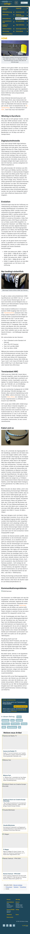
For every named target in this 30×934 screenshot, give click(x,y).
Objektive (18, 8)
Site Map (18, 899)
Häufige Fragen (19, 904)
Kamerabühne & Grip (6, 21)
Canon (19, 717)
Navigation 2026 (19, 907)
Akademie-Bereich (21, 710)
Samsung (24, 723)
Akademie (9, 914)
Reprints (8, 912)
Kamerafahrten (6, 18)
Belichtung (5, 14)
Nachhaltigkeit (10, 906)
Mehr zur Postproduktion (20, 706)
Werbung (9, 911)
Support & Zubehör (5, 25)
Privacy (8, 899)
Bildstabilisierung (7, 12)
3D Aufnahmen (20, 21)
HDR (2, 109)
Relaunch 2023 (19, 906)
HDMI (3, 727)
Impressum (9, 907)
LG (19, 727)
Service (18, 902)
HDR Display (5, 723)
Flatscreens (22, 605)
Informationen (10, 902)
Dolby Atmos (11, 397)
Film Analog (5, 31)
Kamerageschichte (21, 28)
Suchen (17, 903)
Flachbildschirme (9, 313)
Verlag (17, 909)
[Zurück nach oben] (28, 932)
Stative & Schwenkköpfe (20, 15)
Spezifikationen (12, 727)
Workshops (14, 711)
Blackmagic (5, 720)
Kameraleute (19, 31)
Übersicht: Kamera (5, 8)
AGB (8, 903)
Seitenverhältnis (6, 28)
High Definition (20, 25)
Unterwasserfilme (7, 34)
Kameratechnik (20, 12)
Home (17, 914)
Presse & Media (10, 909)
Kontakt (8, 904)
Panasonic (19, 720)
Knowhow (18, 18)
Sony (12, 720)
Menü (16, 2)
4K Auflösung (15, 723)
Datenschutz (10, 917)
